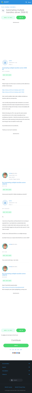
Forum (2, 7)
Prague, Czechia (16, 179)
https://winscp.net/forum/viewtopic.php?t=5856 (13, 92)
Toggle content (16, 363)
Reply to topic (8, 17)
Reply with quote (7, 75)
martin (10, 173)
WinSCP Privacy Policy (20, 387)
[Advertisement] (16, 39)
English (15, 380)
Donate (16, 345)
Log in (21, 17)
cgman (10, 60)
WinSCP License (8, 387)
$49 (15, 349)
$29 (13, 349)
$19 (10, 349)
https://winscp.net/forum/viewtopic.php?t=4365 (13, 90)
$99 (18, 349)
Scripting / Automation (10, 7)
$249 (21, 349)
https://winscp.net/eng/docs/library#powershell (13, 287)
